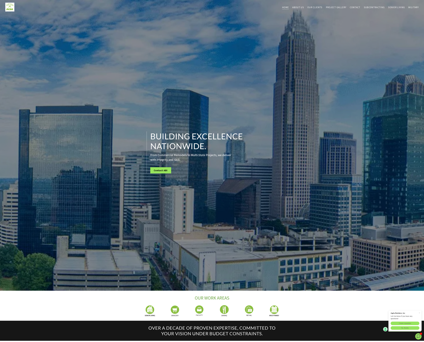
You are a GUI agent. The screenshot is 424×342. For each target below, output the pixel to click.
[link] (9, 6)
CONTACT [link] (355, 7)
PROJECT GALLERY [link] (336, 7)
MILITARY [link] (413, 7)
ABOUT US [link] (298, 7)
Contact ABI (161, 170)
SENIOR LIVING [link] (396, 7)
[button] (418, 336)
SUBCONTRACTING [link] (374, 7)
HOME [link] (285, 7)
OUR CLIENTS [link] (314, 7)
